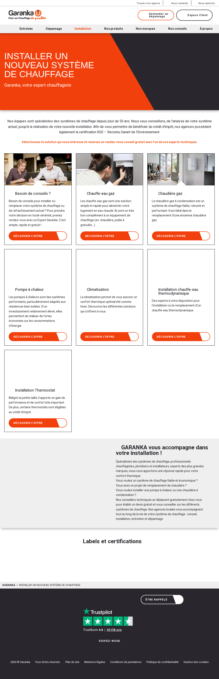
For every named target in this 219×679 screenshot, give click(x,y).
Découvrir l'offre (28, 236)
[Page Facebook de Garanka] (108, 649)
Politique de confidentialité (162, 662)
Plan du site (72, 662)
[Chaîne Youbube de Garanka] (121, 649)
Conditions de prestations (126, 662)
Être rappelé (156, 600)
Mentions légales (94, 662)
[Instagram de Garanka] (96, 649)
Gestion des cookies (196, 662)
